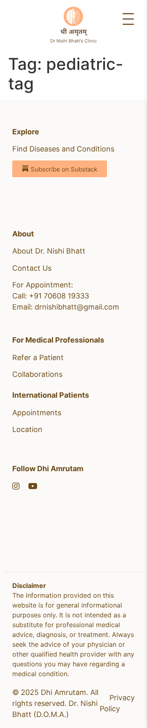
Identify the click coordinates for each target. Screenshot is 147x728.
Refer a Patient (38, 357)
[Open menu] (128, 19)
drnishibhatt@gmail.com (77, 307)
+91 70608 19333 (59, 296)
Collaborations (37, 374)
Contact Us (31, 268)
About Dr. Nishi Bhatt (48, 251)
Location (27, 429)
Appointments (36, 412)
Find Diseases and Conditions (63, 149)
